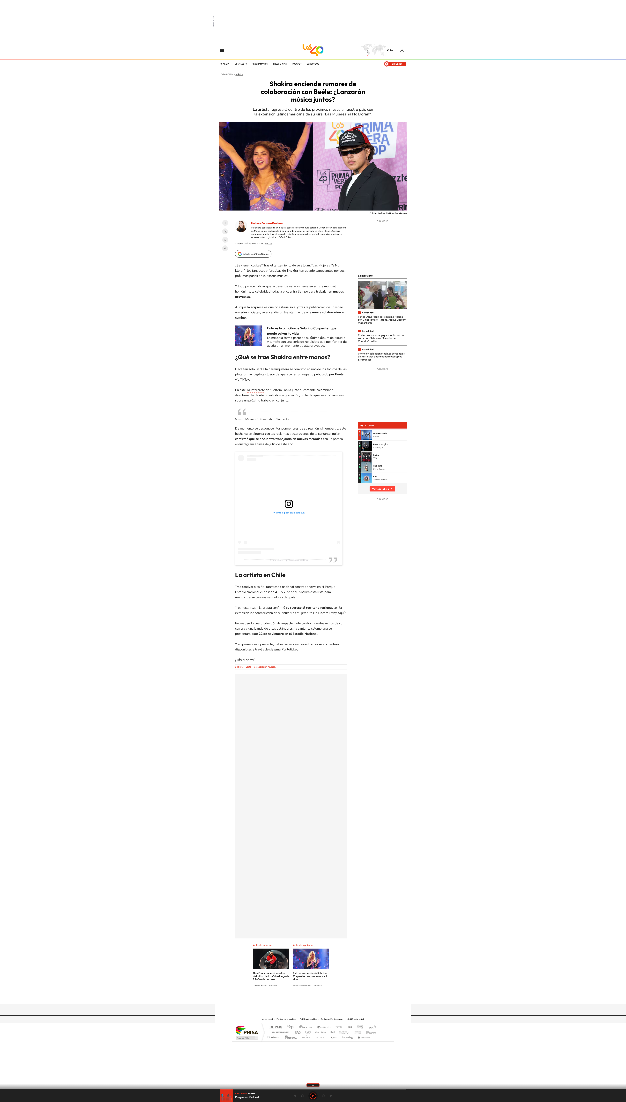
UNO (298, 1031)
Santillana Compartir (324, 1027)
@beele (239, 419)
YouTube (306, 997)
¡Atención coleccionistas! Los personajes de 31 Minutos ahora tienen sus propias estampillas (381, 356)
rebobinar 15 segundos (303, 1096)
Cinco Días (320, 1031)
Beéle (248, 666)
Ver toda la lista (380, 488)
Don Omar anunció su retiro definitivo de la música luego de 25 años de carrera (271, 976)
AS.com (348, 1027)
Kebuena (368, 1031)
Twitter (225, 231)
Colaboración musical (265, 666)
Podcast (296, 64)
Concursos (313, 64)
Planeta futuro (356, 1031)
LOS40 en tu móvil (355, 1019)
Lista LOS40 (241, 64)
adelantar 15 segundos (323, 1096)
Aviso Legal (267, 1019)
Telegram (225, 248)
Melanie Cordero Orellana (267, 223)
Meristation (363, 1036)
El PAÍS (275, 1027)
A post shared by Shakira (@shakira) (289, 560)
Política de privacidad (286, 1019)
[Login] (402, 50)
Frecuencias (280, 64)
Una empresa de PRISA (247, 1030)
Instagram (300, 997)
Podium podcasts (305, 1036)
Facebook (225, 223)
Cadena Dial (332, 1031)
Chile (390, 50)
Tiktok (293, 997)
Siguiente (331, 1096)
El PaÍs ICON (319, 1036)
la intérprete (256, 390)
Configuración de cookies (331, 1019)
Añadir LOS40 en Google (256, 253)
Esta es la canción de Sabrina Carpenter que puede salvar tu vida (310, 976)
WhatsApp (225, 240)
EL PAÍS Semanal (344, 1031)
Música (239, 74)
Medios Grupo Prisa (246, 1038)
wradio (307, 1031)
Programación (260, 64)
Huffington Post (280, 1031)
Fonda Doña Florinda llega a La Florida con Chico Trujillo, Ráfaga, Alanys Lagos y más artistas (382, 319)
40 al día (224, 64)
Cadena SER (338, 1027)
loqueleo (348, 1036)
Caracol (371, 1027)
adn (359, 1027)
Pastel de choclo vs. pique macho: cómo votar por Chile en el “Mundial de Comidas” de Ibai (381, 338)
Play (313, 1095)
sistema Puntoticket (283, 649)
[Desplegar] (313, 1084)
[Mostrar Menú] (223, 50)
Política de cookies (308, 1019)
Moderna (289, 1036)
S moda (333, 1036)
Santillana (306, 1027)
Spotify (326, 997)
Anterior (295, 1096)
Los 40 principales (291, 1027)
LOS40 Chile (313, 50)
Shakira (239, 666)
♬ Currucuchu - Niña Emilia (273, 419)
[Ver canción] (366, 435)
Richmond (273, 1036)
